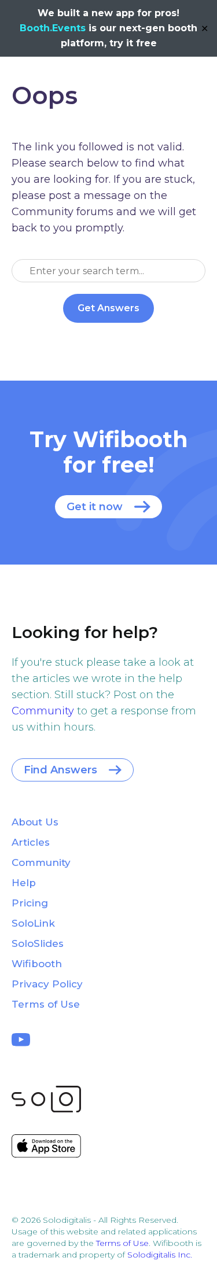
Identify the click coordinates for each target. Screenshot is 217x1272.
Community (43, 711)
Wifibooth (37, 963)
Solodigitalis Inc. (159, 1254)
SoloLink (33, 923)
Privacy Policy (47, 984)
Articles (31, 842)
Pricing (30, 903)
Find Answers (60, 770)
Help (24, 882)
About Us (35, 822)
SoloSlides (38, 943)
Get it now (95, 506)
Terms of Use (46, 1004)
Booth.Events (53, 28)
